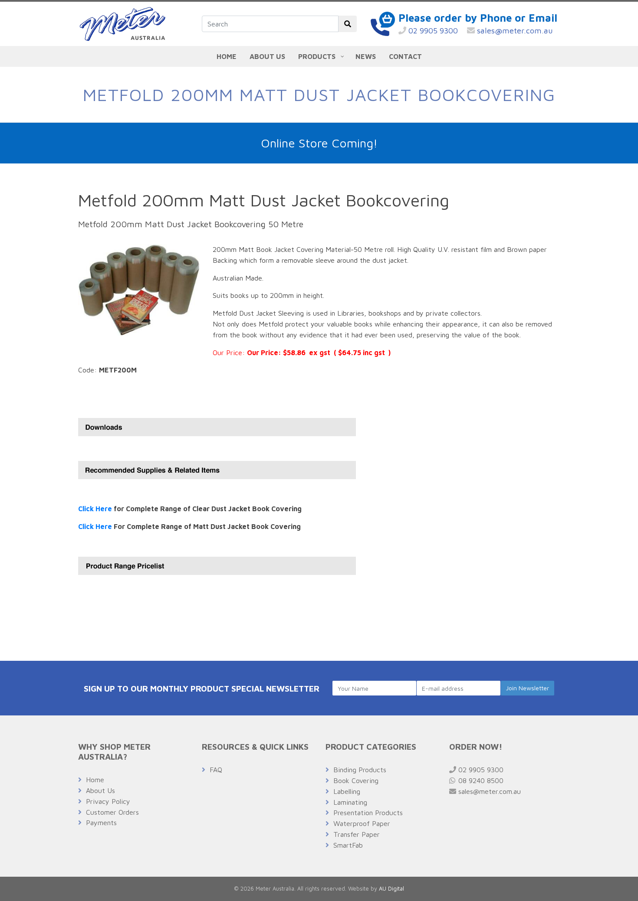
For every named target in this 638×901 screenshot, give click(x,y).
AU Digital (391, 888)
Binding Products (359, 770)
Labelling (346, 791)
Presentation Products (368, 812)
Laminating (350, 802)
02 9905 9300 (432, 30)
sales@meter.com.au (514, 30)
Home (95, 779)
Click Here (95, 509)
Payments (101, 822)
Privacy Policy (108, 801)
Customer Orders (112, 812)
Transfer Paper (356, 834)
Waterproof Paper (361, 823)
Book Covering (355, 780)
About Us (100, 790)
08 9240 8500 (479, 780)
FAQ (216, 770)
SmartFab (348, 845)
